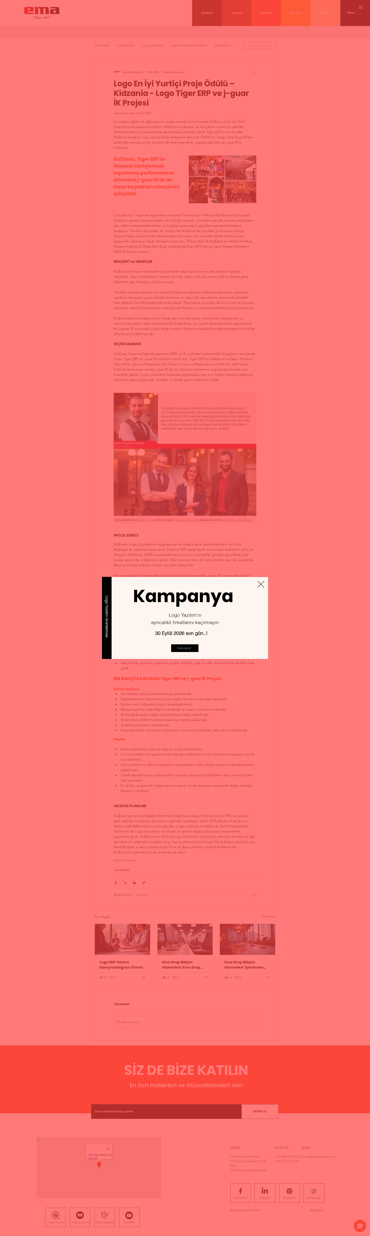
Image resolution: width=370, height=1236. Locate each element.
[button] (260, 584)
